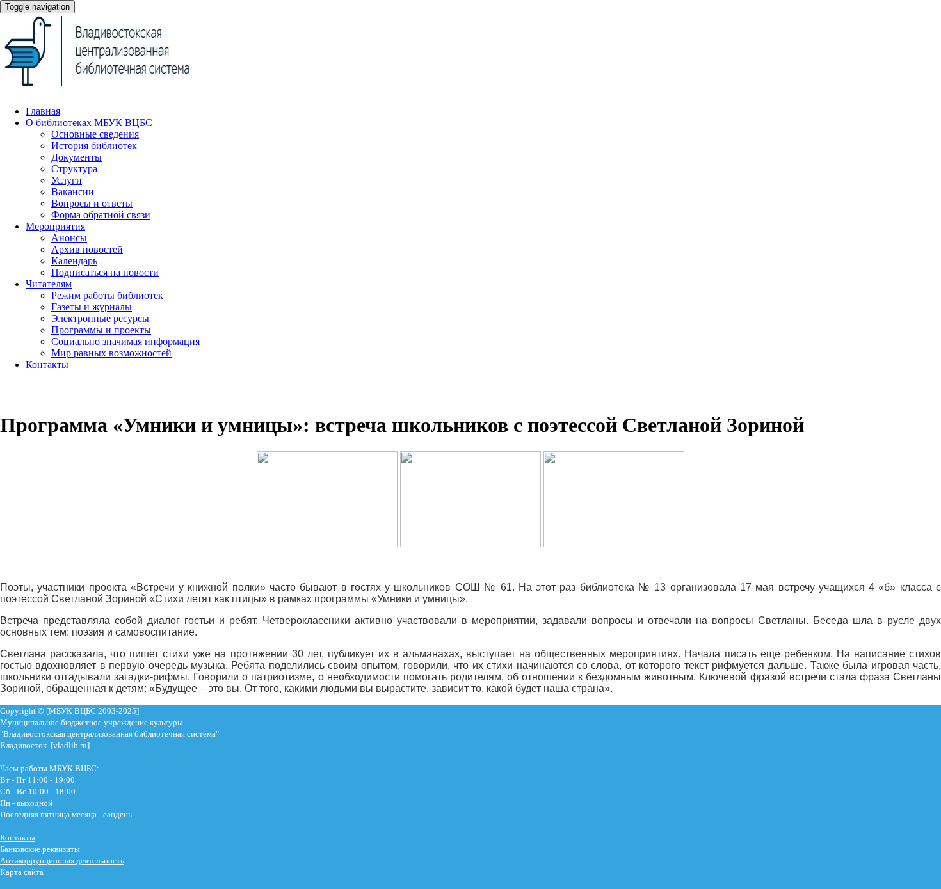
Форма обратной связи (100, 214)
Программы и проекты (101, 329)
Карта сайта (22, 872)
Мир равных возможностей (111, 353)
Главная (43, 111)
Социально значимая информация (125, 341)
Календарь (74, 260)
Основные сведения (95, 134)
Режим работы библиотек (107, 295)
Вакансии (72, 191)
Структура (74, 168)
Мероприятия (55, 226)
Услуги (66, 180)
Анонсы (69, 237)
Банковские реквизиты (40, 849)
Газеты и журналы (91, 306)
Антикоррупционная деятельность (62, 860)
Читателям (49, 283)
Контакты (47, 364)
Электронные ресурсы (100, 318)
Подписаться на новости (105, 272)
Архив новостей (87, 249)
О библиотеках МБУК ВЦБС (89, 122)
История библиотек (94, 145)
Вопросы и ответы (92, 203)
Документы (76, 157)
